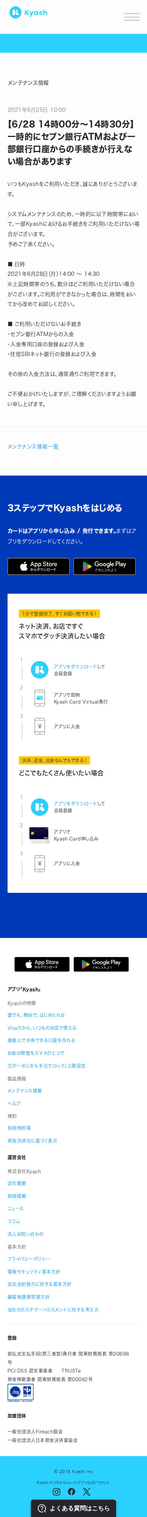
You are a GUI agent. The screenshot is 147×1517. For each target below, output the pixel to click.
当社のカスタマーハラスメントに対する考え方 (53, 1309)
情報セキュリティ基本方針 (34, 1271)
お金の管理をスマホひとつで (36, 1053)
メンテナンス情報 (25, 1090)
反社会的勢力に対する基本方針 (40, 1284)
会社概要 (17, 1183)
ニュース (16, 1208)
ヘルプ (14, 1103)
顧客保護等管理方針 (29, 1297)
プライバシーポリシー (29, 1259)
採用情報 (17, 1196)
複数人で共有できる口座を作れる (42, 1040)
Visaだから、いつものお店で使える (42, 1028)
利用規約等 (19, 1128)
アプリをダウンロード (75, 666)
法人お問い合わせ (26, 1234)
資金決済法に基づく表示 (33, 1141)
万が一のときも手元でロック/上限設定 (47, 1066)
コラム (14, 1221)
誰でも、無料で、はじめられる (36, 1015)
